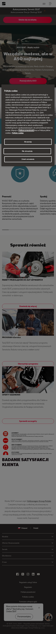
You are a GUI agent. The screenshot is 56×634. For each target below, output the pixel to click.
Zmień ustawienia (28, 159)
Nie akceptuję (27, 151)
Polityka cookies (18, 133)
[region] (28, 125)
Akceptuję (28, 142)
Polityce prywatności (26, 130)
